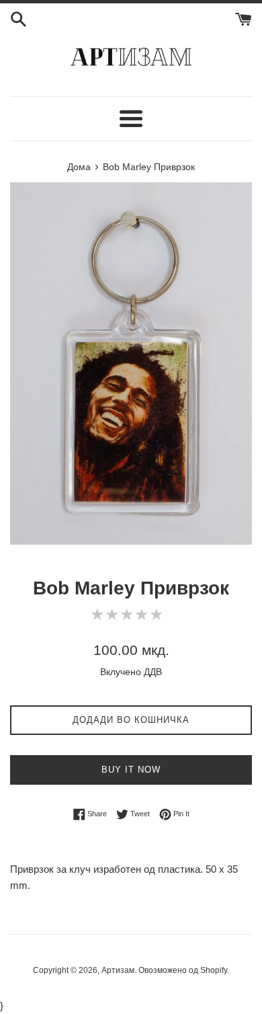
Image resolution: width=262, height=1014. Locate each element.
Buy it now (131, 770)
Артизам (117, 970)
